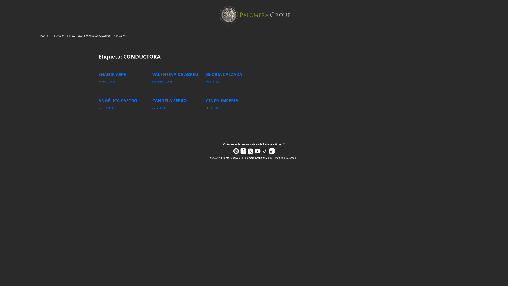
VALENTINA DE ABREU (175, 74)
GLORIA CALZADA (224, 74)
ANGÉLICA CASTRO (117, 100)
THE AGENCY (58, 36)
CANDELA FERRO (169, 100)
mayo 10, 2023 (213, 81)
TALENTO (44, 36)
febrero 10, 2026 (106, 81)
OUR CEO (71, 36)
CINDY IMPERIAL (223, 100)
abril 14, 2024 (212, 108)
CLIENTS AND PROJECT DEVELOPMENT (95, 36)
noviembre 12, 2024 (162, 81)
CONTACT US (120, 36)
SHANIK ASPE (112, 74)
